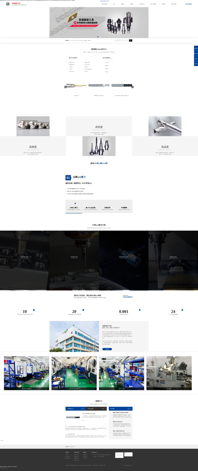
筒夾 (72, 40)
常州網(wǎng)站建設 (88, 465)
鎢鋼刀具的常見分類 (71, 434)
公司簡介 (66, 454)
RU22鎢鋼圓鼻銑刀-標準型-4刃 (99, 95)
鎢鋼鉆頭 (89, 40)
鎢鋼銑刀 (85, 40)
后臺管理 (101, 465)
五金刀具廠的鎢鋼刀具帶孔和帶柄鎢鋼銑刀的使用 (76, 426)
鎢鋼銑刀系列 (87, 62)
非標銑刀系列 (71, 62)
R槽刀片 (121, 95)
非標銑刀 (81, 40)
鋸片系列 (71, 69)
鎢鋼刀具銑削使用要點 (117, 419)
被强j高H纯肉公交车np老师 (4, 467)
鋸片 (75, 40)
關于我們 (67, 452)
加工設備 (169, 388)
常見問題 (112, 408)
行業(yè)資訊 (85, 456)
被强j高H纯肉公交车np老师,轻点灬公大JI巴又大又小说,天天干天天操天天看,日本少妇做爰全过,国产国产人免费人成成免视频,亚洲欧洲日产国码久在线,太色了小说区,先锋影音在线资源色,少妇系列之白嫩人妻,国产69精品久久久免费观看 (37, 0)
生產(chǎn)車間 (122, 388)
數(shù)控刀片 (71, 71)
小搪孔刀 (86, 71)
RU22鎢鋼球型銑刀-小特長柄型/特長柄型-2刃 (76, 95)
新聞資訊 (84, 452)
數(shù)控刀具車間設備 (26, 388)
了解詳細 (107, 349)
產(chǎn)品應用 (67, 458)
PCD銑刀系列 (87, 64)
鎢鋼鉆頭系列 (71, 64)
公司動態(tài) (85, 454)
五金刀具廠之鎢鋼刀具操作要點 (88, 413)
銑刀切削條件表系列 (88, 69)
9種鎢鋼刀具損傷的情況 (117, 429)
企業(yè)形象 (67, 456)
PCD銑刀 (77, 40)
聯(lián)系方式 (94, 452)
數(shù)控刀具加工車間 (74, 388)
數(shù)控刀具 (72, 446)
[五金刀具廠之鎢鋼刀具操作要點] (72, 417)
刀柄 (70, 40)
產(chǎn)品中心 (77, 452)
